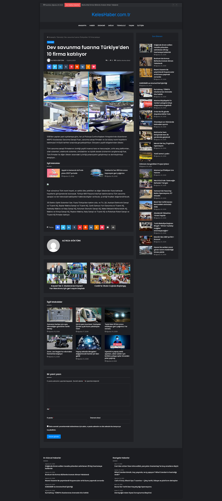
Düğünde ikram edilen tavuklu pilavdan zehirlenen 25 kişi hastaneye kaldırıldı (163, 48)
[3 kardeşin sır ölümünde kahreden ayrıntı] (145, 125)
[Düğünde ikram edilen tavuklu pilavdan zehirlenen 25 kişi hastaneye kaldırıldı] (145, 48)
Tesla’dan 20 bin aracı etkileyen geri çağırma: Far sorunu (116, 326)
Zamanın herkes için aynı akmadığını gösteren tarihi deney (58, 326)
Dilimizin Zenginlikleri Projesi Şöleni (154, 164)
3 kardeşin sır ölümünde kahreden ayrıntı (164, 123)
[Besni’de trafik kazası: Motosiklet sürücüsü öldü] (145, 205)
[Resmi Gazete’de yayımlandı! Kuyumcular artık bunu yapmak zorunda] (145, 72)
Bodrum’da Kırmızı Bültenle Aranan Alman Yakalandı (163, 61)
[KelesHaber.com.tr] (111, 14)
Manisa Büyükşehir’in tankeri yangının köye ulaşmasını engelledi (163, 103)
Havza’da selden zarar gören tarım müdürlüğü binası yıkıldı (164, 249)
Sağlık (111, 25)
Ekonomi (101, 25)
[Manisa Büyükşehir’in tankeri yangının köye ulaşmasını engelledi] (145, 103)
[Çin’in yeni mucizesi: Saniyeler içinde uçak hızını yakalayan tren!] (88, 315)
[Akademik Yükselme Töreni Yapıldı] (145, 216)
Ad (48, 409)
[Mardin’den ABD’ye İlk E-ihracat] (145, 240)
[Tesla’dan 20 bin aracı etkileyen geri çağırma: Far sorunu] (117, 315)
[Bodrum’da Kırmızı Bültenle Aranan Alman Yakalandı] (145, 61)
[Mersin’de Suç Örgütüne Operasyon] (145, 146)
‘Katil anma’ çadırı (161, 154)
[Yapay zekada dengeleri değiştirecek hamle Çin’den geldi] (88, 342)
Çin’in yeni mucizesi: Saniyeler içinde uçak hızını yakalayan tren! (88, 326)
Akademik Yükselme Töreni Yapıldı (162, 214)
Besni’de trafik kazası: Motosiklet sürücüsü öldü (163, 204)
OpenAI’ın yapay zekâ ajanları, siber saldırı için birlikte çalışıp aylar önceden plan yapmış (117, 354)
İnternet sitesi (95, 418)
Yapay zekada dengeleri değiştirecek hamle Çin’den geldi (87, 353)
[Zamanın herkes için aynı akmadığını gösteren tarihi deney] (59, 315)
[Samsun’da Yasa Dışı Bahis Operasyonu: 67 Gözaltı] (145, 194)
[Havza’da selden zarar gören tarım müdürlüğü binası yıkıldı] (145, 250)
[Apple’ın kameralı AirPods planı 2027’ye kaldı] (53, 173)
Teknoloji (121, 25)
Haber (92, 25)
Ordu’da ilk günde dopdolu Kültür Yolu (162, 112)
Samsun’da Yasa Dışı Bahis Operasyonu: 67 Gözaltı (163, 193)
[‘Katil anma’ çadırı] (145, 157)
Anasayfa (82, 25)
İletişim (140, 25)
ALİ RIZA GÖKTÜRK (57, 60)
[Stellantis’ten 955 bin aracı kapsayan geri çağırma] (96, 173)
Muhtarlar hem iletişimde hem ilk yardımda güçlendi (162, 134)
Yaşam (131, 25)
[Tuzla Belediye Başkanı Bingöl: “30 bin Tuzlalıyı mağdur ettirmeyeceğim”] (145, 226)
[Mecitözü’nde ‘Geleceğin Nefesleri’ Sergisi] (145, 183)
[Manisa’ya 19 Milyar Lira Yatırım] (145, 173)
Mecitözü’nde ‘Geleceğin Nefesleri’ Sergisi (164, 181)
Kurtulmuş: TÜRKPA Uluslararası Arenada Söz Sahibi (163, 91)
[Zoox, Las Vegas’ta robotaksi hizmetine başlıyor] (59, 342)
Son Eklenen (157, 36)
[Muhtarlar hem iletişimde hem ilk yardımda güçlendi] (145, 135)
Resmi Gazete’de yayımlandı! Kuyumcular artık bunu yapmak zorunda (106, 5)
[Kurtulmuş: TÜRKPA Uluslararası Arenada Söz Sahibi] (145, 92)
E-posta (50, 418)
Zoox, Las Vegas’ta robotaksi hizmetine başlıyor (59, 352)
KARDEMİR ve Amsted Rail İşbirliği (153, 83)
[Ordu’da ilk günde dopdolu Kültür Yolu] (145, 114)
